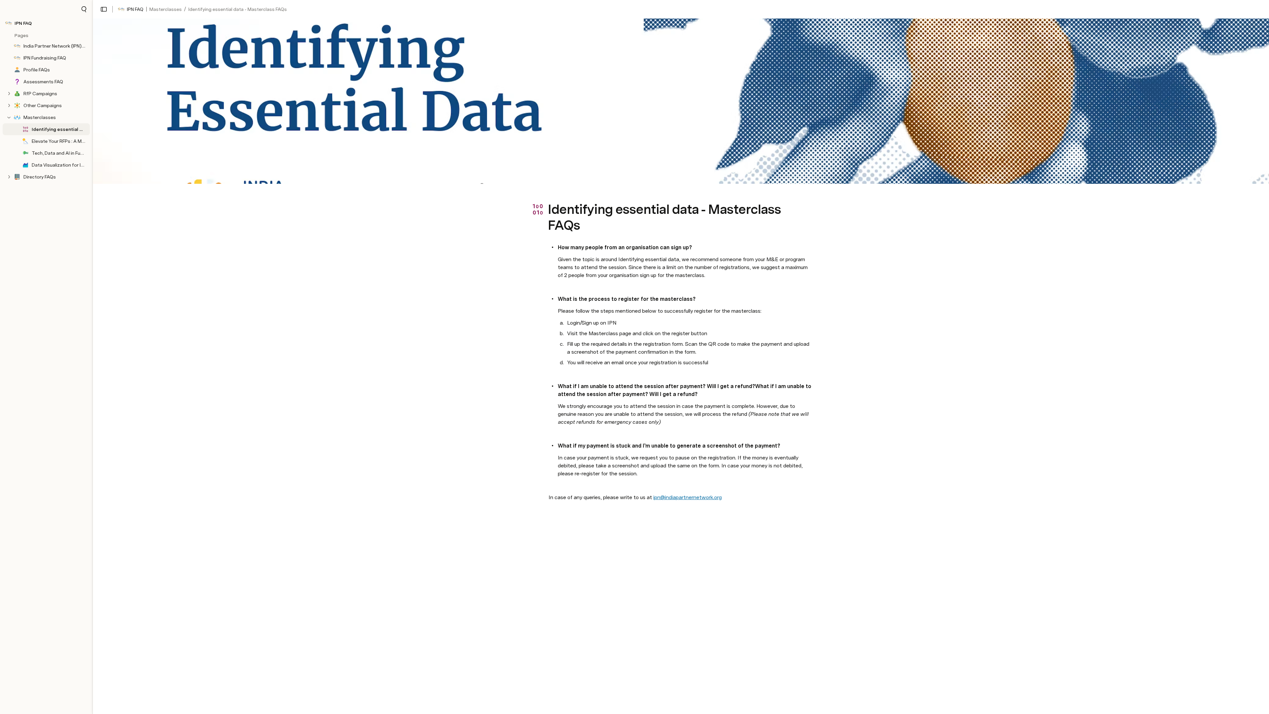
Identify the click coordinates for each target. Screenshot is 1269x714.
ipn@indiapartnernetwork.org (687, 497)
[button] (84, 9)
